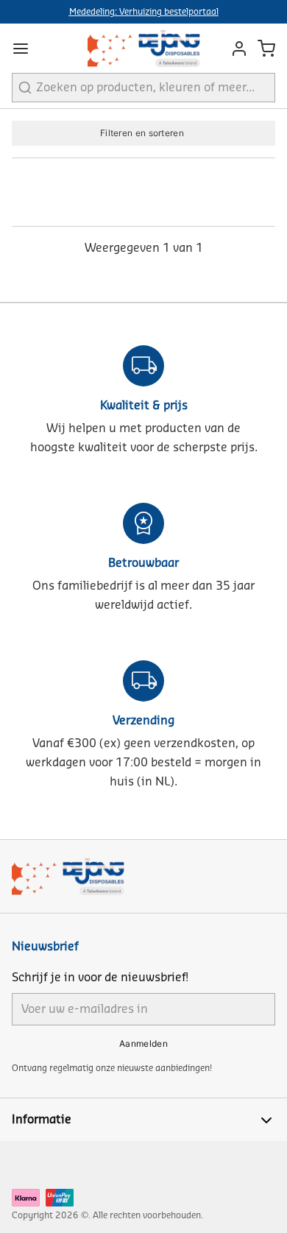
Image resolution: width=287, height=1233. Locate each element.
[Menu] (26, 48)
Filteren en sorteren (142, 132)
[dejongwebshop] (144, 48)
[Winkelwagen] (266, 48)
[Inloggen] (235, 48)
